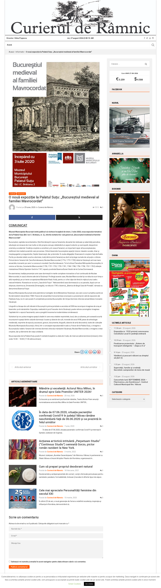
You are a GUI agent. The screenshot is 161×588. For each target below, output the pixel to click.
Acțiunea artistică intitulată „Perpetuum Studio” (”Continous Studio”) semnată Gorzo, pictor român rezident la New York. (69, 444)
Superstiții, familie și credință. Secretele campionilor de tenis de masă (132, 369)
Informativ (20, 52)
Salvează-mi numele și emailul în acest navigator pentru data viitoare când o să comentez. (48, 562)
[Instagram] (153, 38)
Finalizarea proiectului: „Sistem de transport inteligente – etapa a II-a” (129, 344)
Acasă (9, 45)
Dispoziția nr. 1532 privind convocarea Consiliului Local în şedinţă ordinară (131, 332)
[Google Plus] (90, 352)
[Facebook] (144, 38)
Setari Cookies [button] (74, 584)
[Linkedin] (94, 352)
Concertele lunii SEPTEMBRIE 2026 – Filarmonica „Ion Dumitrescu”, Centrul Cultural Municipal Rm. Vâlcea (131, 382)
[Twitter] (147, 38)
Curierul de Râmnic (45, 207)
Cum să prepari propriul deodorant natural (66, 466)
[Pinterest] (99, 352)
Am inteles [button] (89, 584)
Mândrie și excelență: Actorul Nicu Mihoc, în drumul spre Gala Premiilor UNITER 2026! (67, 390)
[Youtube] (150, 38)
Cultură (12, 194)
